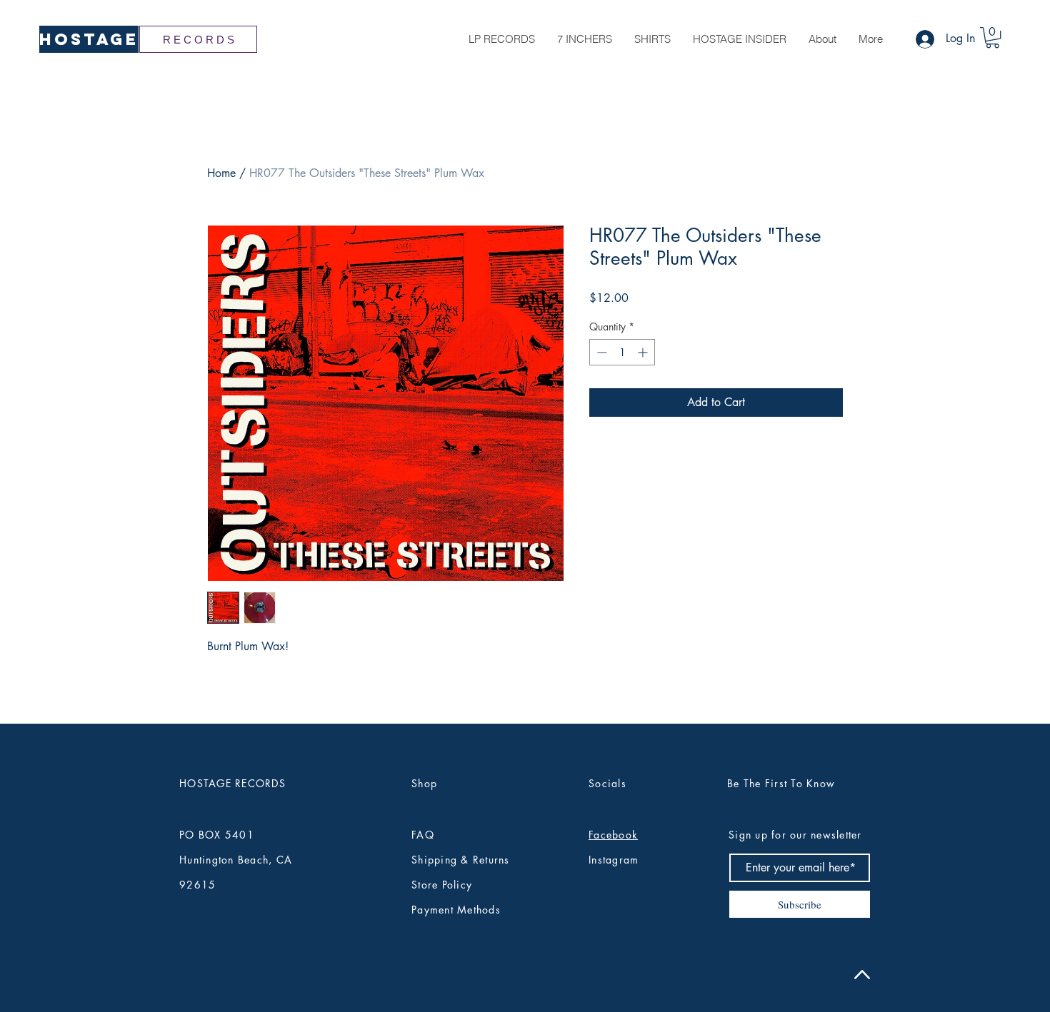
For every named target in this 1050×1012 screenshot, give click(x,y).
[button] (992, 37)
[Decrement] (600, 352)
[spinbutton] (622, 352)
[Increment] (644, 352)
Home (221, 173)
